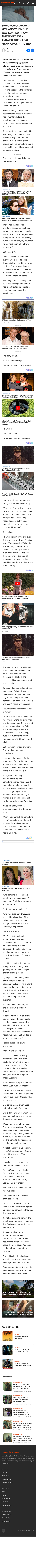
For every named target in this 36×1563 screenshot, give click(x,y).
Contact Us (5, 1476)
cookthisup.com (7, 3)
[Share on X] (28, 50)
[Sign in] (28, 3)
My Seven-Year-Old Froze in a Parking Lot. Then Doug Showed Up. (21, 1412)
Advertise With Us (7, 1482)
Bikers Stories (18, 1382)
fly (7, 49)
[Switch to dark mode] (14, 3)
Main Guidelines (7, 1479)
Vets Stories (5, 1502)
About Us (4, 1472)
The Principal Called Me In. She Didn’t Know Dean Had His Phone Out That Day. (22, 1387)
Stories (4, 1495)
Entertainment (6, 1505)
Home (3, 1491)
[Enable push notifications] (23, 3)
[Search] (19, 3)
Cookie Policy (6, 1518)
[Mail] (3, 1531)
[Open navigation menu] (33, 3)
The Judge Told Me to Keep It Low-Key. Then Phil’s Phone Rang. (20, 1399)
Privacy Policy (6, 1514)
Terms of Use (6, 1521)
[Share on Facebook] (32, 50)
